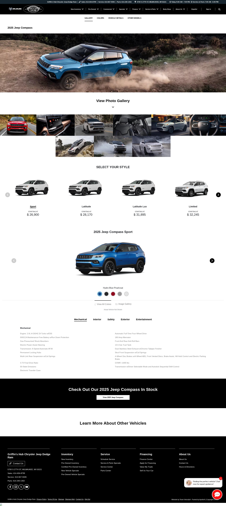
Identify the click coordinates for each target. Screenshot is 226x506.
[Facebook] (10, 487)
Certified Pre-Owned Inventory (73, 467)
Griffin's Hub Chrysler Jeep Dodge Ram (22, 499)
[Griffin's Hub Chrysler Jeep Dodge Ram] (30, 9)
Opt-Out (87, 499)
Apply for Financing (148, 463)
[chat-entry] (217, 494)
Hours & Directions (186, 467)
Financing (146, 454)
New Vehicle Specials (70, 471)
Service (105, 454)
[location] (135, 2)
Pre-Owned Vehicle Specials (73, 474)
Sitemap (61, 499)
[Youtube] (26, 487)
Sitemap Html (70, 499)
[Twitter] (21, 487)
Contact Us (17, 463)
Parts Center (106, 471)
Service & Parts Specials (111, 463)
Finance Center (146, 459)
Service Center (107, 467)
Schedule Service (108, 459)
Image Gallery (124, 304)
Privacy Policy (42, 499)
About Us (185, 454)
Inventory (67, 454)
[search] (219, 9)
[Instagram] (15, 487)
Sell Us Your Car (146, 471)
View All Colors (103, 304)
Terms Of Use (52, 499)
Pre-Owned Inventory (70, 463)
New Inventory (67, 459)
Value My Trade (146, 467)
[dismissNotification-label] (220, 478)
